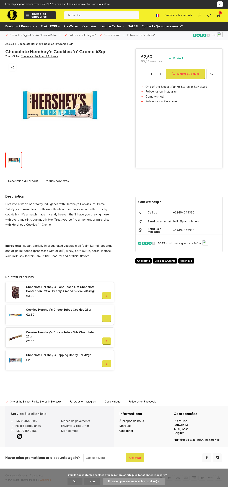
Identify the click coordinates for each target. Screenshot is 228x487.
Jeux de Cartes (110, 26)
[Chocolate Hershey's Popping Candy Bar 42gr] (15, 360)
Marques (125, 426)
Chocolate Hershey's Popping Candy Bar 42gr (58, 355)
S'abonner (135, 457)
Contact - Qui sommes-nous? (162, 26)
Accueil (9, 44)
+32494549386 (183, 212)
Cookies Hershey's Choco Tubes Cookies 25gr (59, 309)
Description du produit (23, 181)
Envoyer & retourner (75, 426)
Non (92, 481)
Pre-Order (71, 26)
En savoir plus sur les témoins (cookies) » (133, 481)
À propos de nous (131, 421)
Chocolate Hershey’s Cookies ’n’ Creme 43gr (45, 44)
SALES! (133, 26)
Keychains (89, 26)
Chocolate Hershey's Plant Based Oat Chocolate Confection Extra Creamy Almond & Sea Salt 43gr (60, 289)
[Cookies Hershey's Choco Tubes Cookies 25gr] (15, 315)
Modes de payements (75, 421)
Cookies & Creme (164, 260)
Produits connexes (56, 181)
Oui (75, 481)
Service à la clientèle (178, 15)
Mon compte (69, 431)
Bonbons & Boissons (19, 26)
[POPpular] (12, 15)
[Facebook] (206, 457)
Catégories (126, 431)
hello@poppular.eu (186, 221)
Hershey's (186, 260)
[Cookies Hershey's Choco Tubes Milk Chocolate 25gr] (15, 337)
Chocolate (27, 56)
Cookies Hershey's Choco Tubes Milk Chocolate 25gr (60, 334)
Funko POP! (49, 26)
